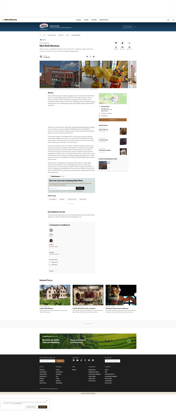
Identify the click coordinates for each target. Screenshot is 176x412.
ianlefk (51, 236)
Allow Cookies (43, 406)
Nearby (42, 380)
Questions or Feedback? (88, 393)
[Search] (173, 19)
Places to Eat (43, 376)
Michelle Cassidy (53, 246)
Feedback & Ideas (94, 372)
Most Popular (43, 374)
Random (42, 378)
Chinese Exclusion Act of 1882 (78, 155)
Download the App (113, 360)
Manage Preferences (31, 406)
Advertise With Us (109, 374)
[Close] (47, 400)
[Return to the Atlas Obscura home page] (9, 19)
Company (108, 366)
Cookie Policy (108, 380)
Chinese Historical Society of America (84, 308)
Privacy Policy (108, 378)
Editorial (58, 366)
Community (92, 366)
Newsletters (59, 383)
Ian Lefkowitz (46, 57)
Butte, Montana (69, 96)
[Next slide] (136, 74)
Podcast (58, 380)
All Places (42, 369)
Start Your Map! (128, 26)
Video (57, 378)
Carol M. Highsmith (93, 88)
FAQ (106, 372)
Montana (56, 168)
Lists (57, 376)
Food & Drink (59, 372)
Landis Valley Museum (46, 308)
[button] (116, 43)
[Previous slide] (40, 74)
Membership (92, 369)
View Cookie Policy (18, 403)
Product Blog (92, 376)
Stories (58, 369)
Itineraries (58, 374)
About (106, 369)
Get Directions (112, 119)
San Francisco (72, 165)
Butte (109, 163)
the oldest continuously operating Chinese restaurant (80, 127)
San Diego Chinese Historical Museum (117, 308)
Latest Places (43, 372)
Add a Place (43, 383)
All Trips (74, 369)
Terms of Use (108, 383)
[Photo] (123, 131)
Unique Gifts (92, 378)
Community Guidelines (95, 374)
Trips (73, 366)
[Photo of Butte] (103, 165)
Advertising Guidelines (111, 376)
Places (42, 366)
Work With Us (92, 380)
